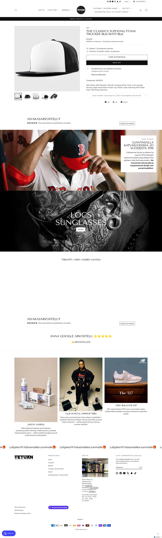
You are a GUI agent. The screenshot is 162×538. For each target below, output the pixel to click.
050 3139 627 (94, 487)
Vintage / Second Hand (105, 8)
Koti (87, 28)
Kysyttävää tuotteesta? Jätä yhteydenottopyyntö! (117, 95)
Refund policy (19, 510)
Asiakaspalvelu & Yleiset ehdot (112, 12)
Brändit (66, 10)
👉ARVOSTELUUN (81, 342)
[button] (158, 537)
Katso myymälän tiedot (98, 74)
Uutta (42, 10)
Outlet (126, 8)
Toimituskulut (106, 41)
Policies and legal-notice (22, 513)
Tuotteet (53, 10)
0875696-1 (92, 491)
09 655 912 (88, 485)
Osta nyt (117, 63)
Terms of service (19, 507)
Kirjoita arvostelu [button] (127, 123)
